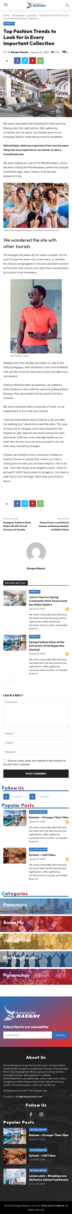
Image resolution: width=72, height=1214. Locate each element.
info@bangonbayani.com (29, 1096)
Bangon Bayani (19, 52)
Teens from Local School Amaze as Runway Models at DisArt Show (54, 526)
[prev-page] (5, 681)
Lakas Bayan (18, 15)
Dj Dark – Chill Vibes (42, 855)
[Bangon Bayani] (5, 52)
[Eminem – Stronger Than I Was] (14, 818)
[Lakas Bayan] (36, 942)
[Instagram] (32, 797)
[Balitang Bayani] (36, 959)
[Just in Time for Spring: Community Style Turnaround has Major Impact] (14, 598)
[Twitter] (25, 60)
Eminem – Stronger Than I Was (48, 817)
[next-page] (11, 681)
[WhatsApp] (40, 60)
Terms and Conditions (52, 1205)
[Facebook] (17, 60)
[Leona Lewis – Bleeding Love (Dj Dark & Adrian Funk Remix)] (14, 1177)
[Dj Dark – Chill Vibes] (14, 856)
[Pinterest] (32, 60)
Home (6, 15)
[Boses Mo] (36, 924)
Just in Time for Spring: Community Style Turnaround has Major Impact (48, 600)
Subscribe (60, 1035)
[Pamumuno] (36, 906)
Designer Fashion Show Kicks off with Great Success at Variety (17, 526)
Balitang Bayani (38, 812)
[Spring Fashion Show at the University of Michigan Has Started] (14, 643)
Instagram (44, 796)
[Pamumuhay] (36, 977)
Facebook (18, 796)
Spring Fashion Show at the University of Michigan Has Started (46, 645)
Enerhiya (32, 15)
